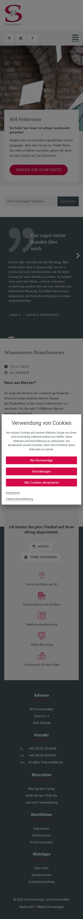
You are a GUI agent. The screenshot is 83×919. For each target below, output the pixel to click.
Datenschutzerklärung (19, 499)
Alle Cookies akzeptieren (41, 483)
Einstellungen (41, 471)
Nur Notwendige (41, 460)
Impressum (13, 492)
